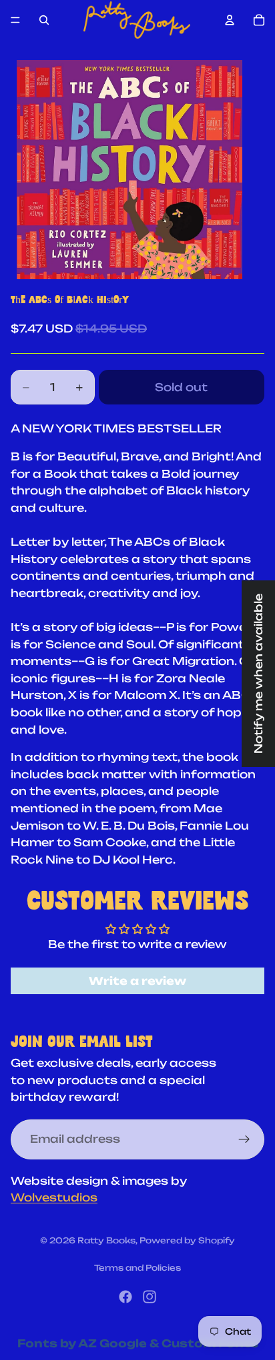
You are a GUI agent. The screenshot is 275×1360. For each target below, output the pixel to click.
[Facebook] (125, 1297)
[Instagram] (150, 1297)
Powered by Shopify (187, 1240)
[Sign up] (244, 1139)
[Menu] (15, 20)
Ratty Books (106, 1240)
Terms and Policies (137, 1268)
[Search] (44, 20)
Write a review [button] (137, 981)
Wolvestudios (54, 1197)
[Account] (229, 20)
